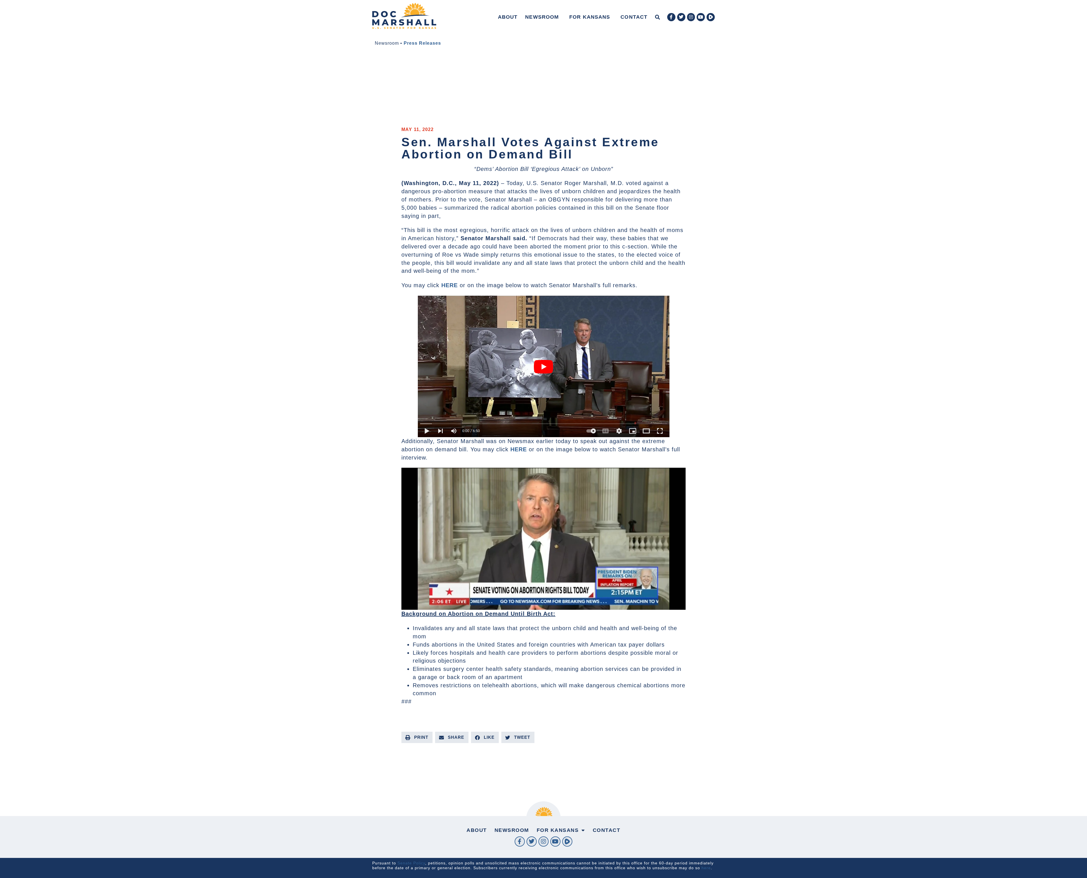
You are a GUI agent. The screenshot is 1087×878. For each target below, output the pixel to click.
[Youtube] (701, 17)
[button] (657, 17)
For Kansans (589, 17)
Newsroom (542, 17)
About (508, 17)
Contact (633, 17)
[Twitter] (681, 17)
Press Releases (422, 43)
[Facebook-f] (671, 17)
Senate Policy (411, 863)
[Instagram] (691, 17)
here (706, 868)
